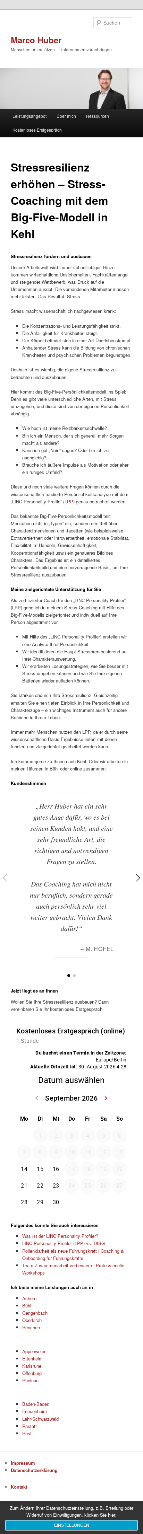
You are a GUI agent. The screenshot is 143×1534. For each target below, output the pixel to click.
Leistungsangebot (29, 116)
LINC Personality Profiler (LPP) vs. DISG (63, 1243)
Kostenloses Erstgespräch (37, 130)
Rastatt (29, 1426)
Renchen (31, 1327)
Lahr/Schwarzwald (40, 1419)
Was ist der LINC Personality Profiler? (60, 1236)
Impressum (23, 1463)
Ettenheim (32, 1358)
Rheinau (30, 1380)
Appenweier (33, 1351)
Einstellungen (71, 1525)
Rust (27, 1433)
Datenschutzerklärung (34, 1470)
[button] (68, 975)
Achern (29, 1298)
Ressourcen (97, 116)
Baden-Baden (35, 1404)
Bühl (26, 1305)
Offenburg (32, 1373)
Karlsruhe (31, 1366)
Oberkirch (32, 1320)
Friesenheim (34, 1411)
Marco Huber (36, 40)
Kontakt (19, 1486)
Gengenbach (35, 1313)
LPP (69, 501)
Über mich (66, 116)
